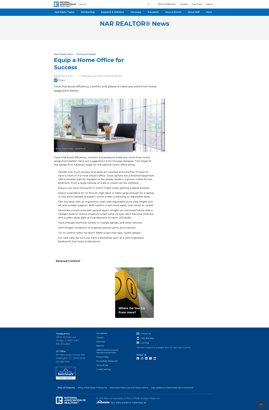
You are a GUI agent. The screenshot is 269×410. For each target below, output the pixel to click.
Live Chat (145, 343)
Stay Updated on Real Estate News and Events (172, 387)
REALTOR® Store (167, 4)
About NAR (194, 12)
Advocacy (135, 12)
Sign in (209, 4)
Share (61, 80)
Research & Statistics (112, 12)
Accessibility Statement (107, 361)
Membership (88, 12)
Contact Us (146, 333)
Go (148, 4)
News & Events (173, 12)
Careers (100, 337)
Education (153, 12)
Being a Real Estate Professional (92, 387)
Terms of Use (102, 365)
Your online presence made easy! (128, 402)
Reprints (100, 346)
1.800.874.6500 (147, 338)
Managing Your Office (92, 76)
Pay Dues (197, 4)
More (209, 12)
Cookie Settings (103, 369)
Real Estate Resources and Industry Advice (129, 387)
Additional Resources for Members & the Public (107, 351)
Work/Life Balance (113, 76)
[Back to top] (260, 404)
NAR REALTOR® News (134, 23)
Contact (184, 4)
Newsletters (101, 333)
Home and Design (86, 54)
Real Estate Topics (64, 12)
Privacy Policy (102, 357)
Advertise (100, 341)
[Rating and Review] (66, 379)
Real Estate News (63, 54)
